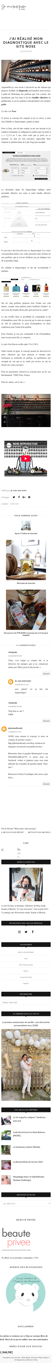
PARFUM (14, 504)
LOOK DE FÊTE (26, 977)
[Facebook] (19, 497)
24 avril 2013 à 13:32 (21, 684)
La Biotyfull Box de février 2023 (28, 1162)
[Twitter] (14, 497)
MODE (26, 983)
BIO (26, 958)
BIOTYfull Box (26, 965)
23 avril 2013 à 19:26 (15, 706)
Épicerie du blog (32, 1360)
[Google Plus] (24, 497)
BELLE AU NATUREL (26, 952)
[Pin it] (29, 497)
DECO (26, 971)
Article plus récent (13, 832)
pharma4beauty (15, 728)
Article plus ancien (38, 832)
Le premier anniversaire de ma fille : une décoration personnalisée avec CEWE (26, 1024)
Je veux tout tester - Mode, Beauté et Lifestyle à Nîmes (26, 1357)
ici (24, 382)
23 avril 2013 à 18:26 (15, 656)
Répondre (46, 674)
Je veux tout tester (23, 680)
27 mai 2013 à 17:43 (14, 732)
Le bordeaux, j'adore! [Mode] (26, 1147)
